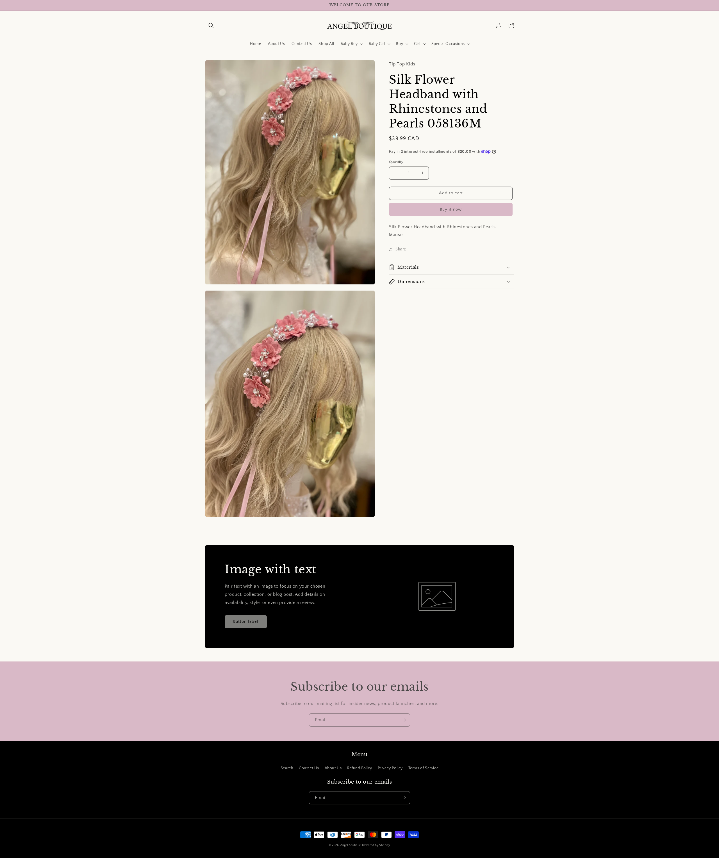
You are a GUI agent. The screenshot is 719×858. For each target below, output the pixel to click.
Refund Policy (359, 768)
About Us (333, 768)
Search (287, 768)
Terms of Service (423, 768)
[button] (211, 25)
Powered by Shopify (376, 845)
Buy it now (451, 209)
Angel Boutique (350, 845)
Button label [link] (245, 621)
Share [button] (400, 249)
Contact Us (309, 768)
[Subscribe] (403, 720)
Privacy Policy (390, 768)
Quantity (396, 162)
